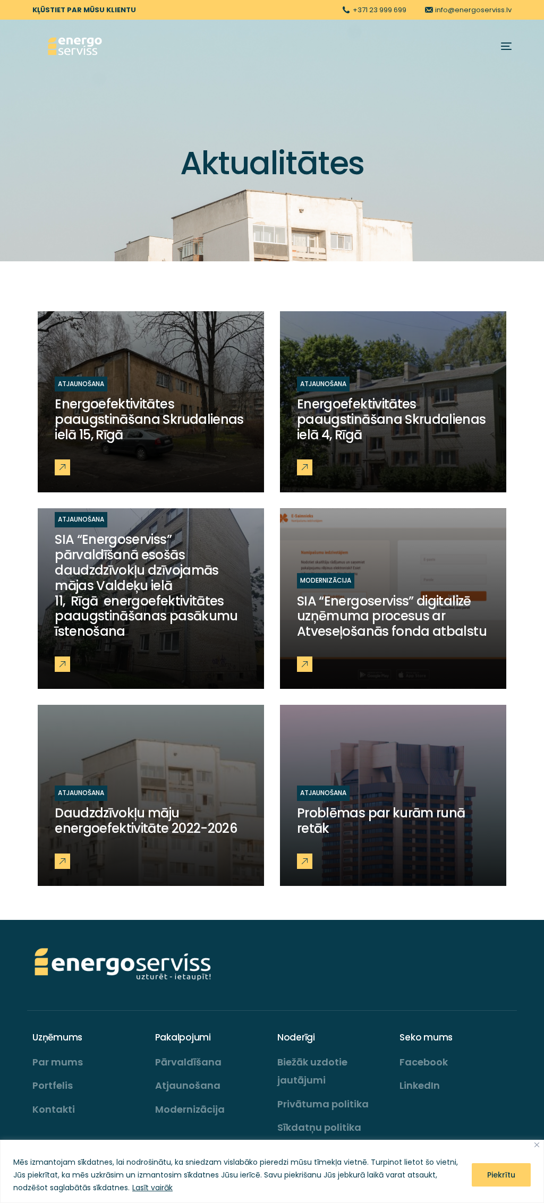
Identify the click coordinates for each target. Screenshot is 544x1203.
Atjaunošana (81, 383)
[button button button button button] (62, 861)
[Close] (536, 1144)
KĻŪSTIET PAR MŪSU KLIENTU (84, 9)
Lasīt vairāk (152, 1187)
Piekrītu (501, 1175)
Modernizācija (325, 580)
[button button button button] (304, 664)
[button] (62, 467)
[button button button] (62, 664)
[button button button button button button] (304, 861)
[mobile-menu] (501, 46)
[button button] (304, 467)
